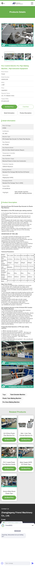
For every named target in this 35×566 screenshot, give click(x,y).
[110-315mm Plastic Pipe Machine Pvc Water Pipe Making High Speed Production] (9, 423)
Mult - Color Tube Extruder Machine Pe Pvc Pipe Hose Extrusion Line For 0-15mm (26, 435)
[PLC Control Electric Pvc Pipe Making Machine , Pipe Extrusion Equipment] (17, 35)
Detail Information (9, 113)
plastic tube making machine (12, 398)
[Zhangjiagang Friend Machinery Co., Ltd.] (18, 3)
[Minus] (33, 525)
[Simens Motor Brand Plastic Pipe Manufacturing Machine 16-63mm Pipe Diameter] (9, 481)
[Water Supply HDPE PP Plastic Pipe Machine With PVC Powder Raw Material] (26, 452)
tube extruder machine (17, 394)
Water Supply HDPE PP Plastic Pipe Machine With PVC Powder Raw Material (25, 463)
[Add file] (2, 563)
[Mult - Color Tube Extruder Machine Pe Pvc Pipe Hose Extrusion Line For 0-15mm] (26, 423)
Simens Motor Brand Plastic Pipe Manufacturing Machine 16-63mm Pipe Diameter (9, 493)
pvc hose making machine (11, 402)
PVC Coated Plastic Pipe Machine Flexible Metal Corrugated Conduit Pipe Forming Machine (9, 463)
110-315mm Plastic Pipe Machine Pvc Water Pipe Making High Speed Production (9, 435)
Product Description (26, 113)
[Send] (32, 563)
